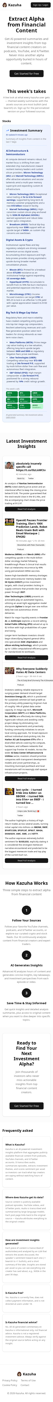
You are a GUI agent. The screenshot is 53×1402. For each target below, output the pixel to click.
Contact (25, 1385)
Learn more (10, 417)
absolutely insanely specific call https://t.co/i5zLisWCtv (31, 467)
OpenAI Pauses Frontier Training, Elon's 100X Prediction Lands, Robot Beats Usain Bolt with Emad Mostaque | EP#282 (31, 528)
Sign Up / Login (40, 4)
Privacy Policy (9, 1380)
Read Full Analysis (26, 509)
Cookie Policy (9, 1385)
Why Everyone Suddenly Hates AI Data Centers (32, 670)
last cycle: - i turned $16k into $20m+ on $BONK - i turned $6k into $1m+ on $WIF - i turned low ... (30, 796)
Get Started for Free (26, 73)
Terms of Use (28, 1380)
